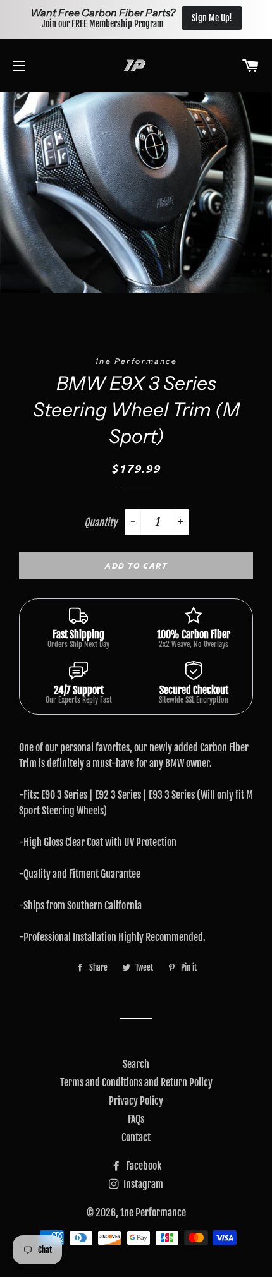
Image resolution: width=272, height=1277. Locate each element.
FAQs (136, 1119)
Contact (136, 1137)
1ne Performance (153, 1212)
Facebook (142, 1165)
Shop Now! (232, 18)
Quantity (100, 522)
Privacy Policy (136, 1100)
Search (136, 1064)
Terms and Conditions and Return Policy (136, 1082)
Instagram (142, 1184)
